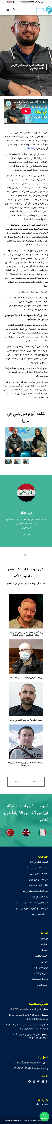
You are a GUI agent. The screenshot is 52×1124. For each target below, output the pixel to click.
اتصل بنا (44, 944)
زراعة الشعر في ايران (39, 874)
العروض (44, 962)
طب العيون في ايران (39, 914)
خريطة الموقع (42, 985)
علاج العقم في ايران (39, 897)
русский (17, 2)
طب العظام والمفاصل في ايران (34, 891)
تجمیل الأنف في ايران (38, 862)
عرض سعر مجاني (40, 968)
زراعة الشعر (30, 148)
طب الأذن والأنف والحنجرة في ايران (32, 903)
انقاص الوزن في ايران (38, 885)
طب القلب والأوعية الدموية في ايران (32, 908)
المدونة (45, 950)
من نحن (44, 938)
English (10, 2)
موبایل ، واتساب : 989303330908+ (33, 2)
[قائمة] (9, 9)
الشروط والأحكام (41, 973)
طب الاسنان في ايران (38, 879)
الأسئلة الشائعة (41, 956)
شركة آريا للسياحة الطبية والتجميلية (15, 1120)
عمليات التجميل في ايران (37, 868)
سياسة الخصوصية (40, 979)
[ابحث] (14, 9)
